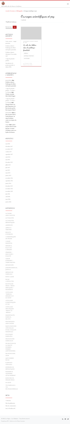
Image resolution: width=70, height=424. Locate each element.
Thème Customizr (21, 421)
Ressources (12, 11)
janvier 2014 (8, 183)
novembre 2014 (9, 178)
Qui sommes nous (10, 359)
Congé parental (9, 242)
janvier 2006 (8, 202)
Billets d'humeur (9, 233)
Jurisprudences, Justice (12, 268)
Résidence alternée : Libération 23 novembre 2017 (11, 54)
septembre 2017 (9, 154)
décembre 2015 (9, 162)
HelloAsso (14, 22)
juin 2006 (8, 194)
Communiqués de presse (11, 237)
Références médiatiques (10, 368)
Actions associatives (10, 214)
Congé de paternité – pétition (10, 59)
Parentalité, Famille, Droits (10, 317)
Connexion (8, 400)
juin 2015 (8, 167)
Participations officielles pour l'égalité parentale (11, 328)
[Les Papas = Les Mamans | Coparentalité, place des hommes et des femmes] (3, 3)
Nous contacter (10, 280)
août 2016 (8, 157)
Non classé (10, 276)
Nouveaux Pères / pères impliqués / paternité (10, 286)
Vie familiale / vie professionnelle (12, 387)
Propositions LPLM (10, 354)
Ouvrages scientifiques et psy (11, 302)
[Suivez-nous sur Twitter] (68, 419)
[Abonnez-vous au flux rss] (62, 419)
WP (8, 421)
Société (8, 382)
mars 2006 (8, 199)
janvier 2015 (8, 175)
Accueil (7, 11)
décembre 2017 (9, 146)
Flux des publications (10, 403)
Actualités (10, 218)
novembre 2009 (9, 191)
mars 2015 (8, 173)
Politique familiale (9, 335)
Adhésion (9, 225)
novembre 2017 (9, 149)
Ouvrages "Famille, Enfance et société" (10, 295)
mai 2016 (8, 159)
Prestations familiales (10, 339)
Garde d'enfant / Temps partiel (10, 260)
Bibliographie (19, 11)
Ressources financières (10, 379)
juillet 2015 (8, 165)
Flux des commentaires (11, 406)
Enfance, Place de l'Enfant (9, 247)
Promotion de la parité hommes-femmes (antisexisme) (11, 347)
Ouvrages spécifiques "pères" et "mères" (10, 309)
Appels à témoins (9, 228)
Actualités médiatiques (10, 221)
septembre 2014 (9, 180)
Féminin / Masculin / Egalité (10, 254)
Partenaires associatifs (10, 322)
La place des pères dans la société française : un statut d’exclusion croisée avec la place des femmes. (11, 128)
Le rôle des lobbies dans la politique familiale (29, 47)
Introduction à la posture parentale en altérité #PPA (10, 65)
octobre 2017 (9, 151)
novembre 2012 (9, 188)
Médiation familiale (9, 273)
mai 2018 (8, 144)
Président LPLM (28, 63)
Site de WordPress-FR (10, 408)
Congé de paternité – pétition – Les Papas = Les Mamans (10, 90)
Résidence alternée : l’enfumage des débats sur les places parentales (11, 47)
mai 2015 (8, 170)
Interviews (10, 265)
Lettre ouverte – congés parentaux (11, 42)
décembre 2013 (9, 186)
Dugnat (7, 124)
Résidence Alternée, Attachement (11, 373)
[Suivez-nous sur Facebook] (65, 419)
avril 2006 (8, 196)
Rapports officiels (9, 363)
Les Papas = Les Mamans (11, 418)
